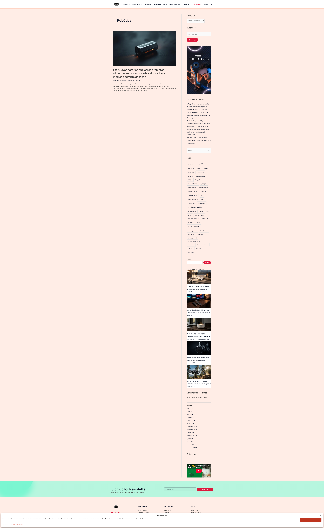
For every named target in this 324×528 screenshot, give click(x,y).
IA (202, 199)
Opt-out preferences (7, 524)
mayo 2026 (190, 411)
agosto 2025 (191, 439)
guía (201, 195)
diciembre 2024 (192, 448)
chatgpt (190, 176)
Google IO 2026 (192, 195)
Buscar (189, 259)
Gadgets (115, 80)
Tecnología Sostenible (194, 241)
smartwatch (191, 234)
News (165, 4)
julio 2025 (190, 442)
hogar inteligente (193, 199)
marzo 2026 (190, 417)
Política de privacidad (18, 524)
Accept (311, 520)
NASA (207, 211)
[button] (320, 515)
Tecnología (130, 80)
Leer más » (116, 95)
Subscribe (192, 40)
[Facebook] (112, 512)
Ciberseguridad (200, 176)
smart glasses (192, 231)
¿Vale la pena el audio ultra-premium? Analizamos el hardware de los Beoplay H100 (199, 132)
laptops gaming (192, 211)
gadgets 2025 (192, 187)
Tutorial (190, 248)
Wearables (157, 4)
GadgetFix (198, 180)
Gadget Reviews (193, 184)
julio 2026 (190, 408)
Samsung (191, 222)
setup (198, 222)
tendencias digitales (202, 245)
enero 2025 (190, 445)
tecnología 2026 (192, 238)
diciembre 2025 (192, 426)
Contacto (186, 4)
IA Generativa (191, 203)
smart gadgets (193, 227)
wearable (198, 248)
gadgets (204, 184)
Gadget (166, 512)
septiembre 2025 (192, 436)
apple (206, 168)
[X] (115, 512)
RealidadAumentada (193, 218)
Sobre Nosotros (175, 4)
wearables (191, 252)
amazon (191, 164)
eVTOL (190, 180)
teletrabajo (191, 245)
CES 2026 (201, 172)
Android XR (191, 168)
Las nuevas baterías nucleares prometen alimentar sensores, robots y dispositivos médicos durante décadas (139, 73)
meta (201, 211)
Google (203, 191)
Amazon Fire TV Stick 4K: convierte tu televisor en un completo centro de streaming (198, 115)
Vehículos (147, 4)
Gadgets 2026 (203, 187)
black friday (191, 172)
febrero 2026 (191, 420)
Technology (123, 80)
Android (200, 164)
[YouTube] (118, 512)
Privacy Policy (142, 510)
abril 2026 (190, 414)
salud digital (205, 218)
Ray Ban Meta (199, 215)
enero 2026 (190, 423)
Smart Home (136, 4)
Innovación (201, 203)
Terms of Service (143, 512)
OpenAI (190, 215)
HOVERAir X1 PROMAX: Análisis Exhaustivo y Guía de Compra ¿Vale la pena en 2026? (199, 140)
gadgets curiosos (192, 191)
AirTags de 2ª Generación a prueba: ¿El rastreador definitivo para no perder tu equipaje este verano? (198, 106)
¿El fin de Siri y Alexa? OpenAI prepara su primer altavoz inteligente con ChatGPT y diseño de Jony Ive (198, 123)
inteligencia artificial (196, 207)
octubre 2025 (191, 432)
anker (199, 168)
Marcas (125, 4)
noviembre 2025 (192, 429)
